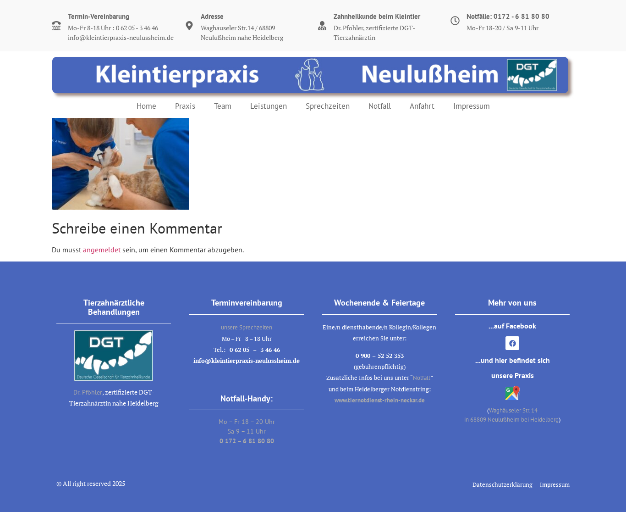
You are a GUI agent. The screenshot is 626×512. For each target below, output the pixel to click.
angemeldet (102, 249)
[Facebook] (512, 343)
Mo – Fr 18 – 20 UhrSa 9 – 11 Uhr (247, 431)
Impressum (471, 106)
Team (222, 106)
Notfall (379, 106)
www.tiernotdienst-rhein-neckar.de (380, 400)
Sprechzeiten (328, 106)
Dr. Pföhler (87, 392)
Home (146, 106)
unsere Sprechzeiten (246, 327)
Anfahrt (422, 106)
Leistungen (268, 106)
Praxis (185, 106)
